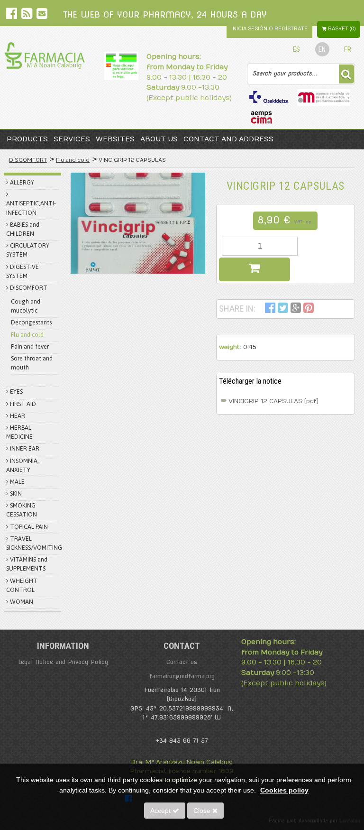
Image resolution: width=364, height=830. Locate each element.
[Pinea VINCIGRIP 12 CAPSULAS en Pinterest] (308, 309)
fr (347, 50)
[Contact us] (41, 15)
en (322, 50)
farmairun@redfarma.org (182, 676)
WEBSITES (115, 139)
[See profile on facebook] (12, 15)
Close (202, 810)
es (296, 50)
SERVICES (72, 139)
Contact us (181, 661)
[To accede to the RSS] (27, 15)
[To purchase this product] (254, 269)
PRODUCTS (27, 139)
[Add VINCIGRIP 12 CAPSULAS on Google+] (296, 309)
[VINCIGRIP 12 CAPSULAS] (138, 223)
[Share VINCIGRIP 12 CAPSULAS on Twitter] (283, 309)
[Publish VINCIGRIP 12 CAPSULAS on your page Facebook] (270, 309)
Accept (161, 810)
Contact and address (228, 139)
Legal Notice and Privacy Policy (63, 661)
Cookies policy (284, 790)
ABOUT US (159, 139)
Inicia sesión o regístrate (269, 29)
